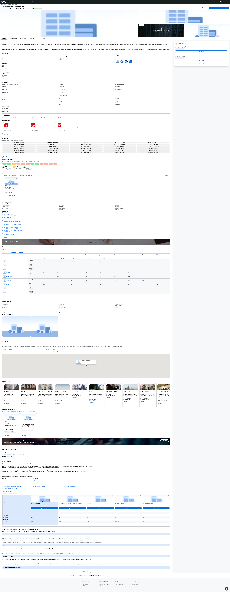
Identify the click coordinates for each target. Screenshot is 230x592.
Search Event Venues (85, 581)
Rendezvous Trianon (10, 288)
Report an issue (74, 575)
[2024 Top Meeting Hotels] (122, 62)
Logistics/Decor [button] (11, 431)
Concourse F (8, 284)
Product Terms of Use (135, 581)
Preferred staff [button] (30, 430)
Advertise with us (135, 584)
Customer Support (118, 582)
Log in (227, 1)
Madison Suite (9, 268)
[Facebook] (34, 481)
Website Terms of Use (135, 582)
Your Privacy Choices (119, 584)
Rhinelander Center (10, 291)
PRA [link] (6, 421)
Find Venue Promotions (86, 582)
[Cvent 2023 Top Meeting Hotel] (130, 62)
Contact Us (117, 581)
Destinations (28, 1)
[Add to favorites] (17, 178)
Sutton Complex (9, 276)
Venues (16, 1)
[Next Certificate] (77, 127)
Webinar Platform (102, 587)
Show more (4, 154)
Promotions (22, 1)
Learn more (63, 117)
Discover (34, 1)
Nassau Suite (8, 280)
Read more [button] (6, 399)
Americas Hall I (9, 265)
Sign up (224, 1)
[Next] (168, 395)
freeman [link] (24, 421)
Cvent (2, 4)
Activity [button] (6, 431)
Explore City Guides (85, 584)
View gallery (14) (225, 34)
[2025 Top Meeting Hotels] (126, 61)
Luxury (38, 1)
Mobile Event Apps (102, 582)
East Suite (8, 272)
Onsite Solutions (84, 585)
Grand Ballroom (9, 261)
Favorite (205, 7)
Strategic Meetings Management (104, 584)
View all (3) (201, 63)
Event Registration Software (103, 581)
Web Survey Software (102, 585)
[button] (69, 23)
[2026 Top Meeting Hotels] (117, 61)
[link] (11, 417)
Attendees (4, 249)
